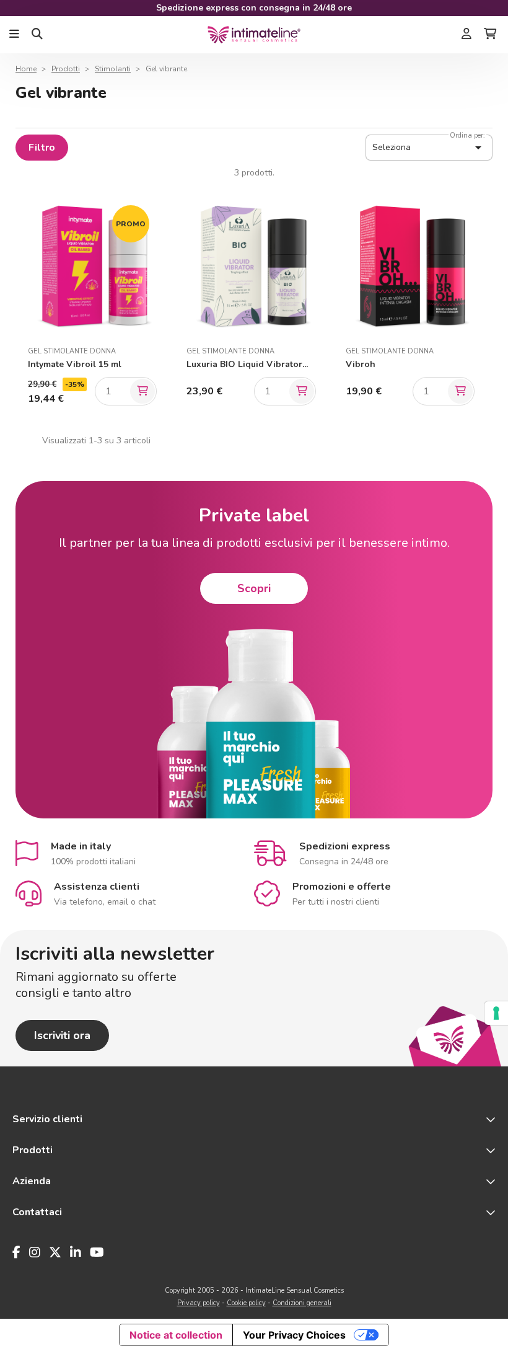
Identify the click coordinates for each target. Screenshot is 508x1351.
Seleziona (429, 147)
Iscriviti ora (62, 1035)
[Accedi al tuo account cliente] (466, 35)
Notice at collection (175, 1335)
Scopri (254, 588)
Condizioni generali (302, 1303)
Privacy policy (198, 1303)
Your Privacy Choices (294, 1335)
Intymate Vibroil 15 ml (74, 364)
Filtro (41, 147)
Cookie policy (246, 1303)
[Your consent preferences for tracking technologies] (496, 1013)
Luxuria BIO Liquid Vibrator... (247, 364)
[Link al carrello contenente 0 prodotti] (490, 35)
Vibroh (360, 364)
